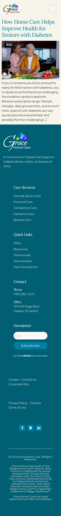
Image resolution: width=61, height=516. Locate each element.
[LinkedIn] (39, 428)
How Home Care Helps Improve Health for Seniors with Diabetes (28, 28)
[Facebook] (22, 428)
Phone (18, 290)
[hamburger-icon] (53, 9)
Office (18, 302)
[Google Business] (30, 428)
